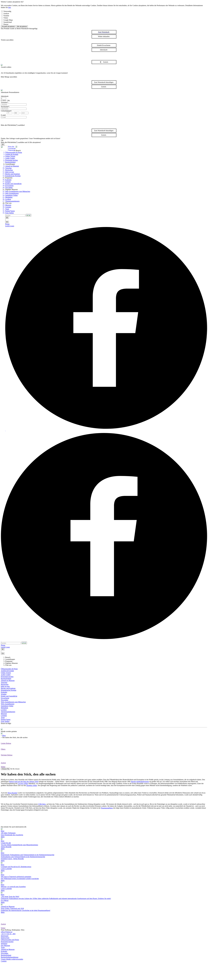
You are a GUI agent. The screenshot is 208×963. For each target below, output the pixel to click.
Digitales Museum (11, 663)
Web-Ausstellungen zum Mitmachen (17, 191)
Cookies (3, 961)
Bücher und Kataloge (12, 174)
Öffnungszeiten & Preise (13, 152)
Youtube (6, 16)
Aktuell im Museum (12, 166)
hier (9, 7)
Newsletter (9, 187)
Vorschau (8, 168)
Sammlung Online (11, 195)
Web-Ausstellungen (12, 193)
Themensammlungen (12, 201)
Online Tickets (10, 156)
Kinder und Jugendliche (13, 184)
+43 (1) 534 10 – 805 (8, 934)
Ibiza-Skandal (12, 793)
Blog (4, 735)
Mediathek (8, 197)
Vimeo (5, 18)
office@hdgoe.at (6, 932)
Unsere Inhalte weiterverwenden (12, 959)
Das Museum (5, 945)
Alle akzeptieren (22, 26)
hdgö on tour (9, 172)
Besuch (7, 657)
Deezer (5, 24)
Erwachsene (9, 185)
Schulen (8, 182)
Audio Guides (10, 158)
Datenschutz (5, 938)
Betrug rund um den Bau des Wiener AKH (23, 781)
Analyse (6, 13)
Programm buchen (11, 160)
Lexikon (8, 199)
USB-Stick (42, 804)
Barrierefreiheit (10, 162)
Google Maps (8, 20)
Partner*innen (10, 211)
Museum (8, 205)
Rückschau (9, 170)
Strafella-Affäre (31, 785)
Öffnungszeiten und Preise (10, 940)
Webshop (4, 943)
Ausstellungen (10, 659)
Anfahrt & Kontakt (11, 154)
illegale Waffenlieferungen (140, 781)
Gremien (8, 207)
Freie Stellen (9, 213)
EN (7, 222)
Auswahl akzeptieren (8, 26)
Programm (8, 661)
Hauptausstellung (107, 808)
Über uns (8, 665)
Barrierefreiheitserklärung (9, 957)
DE (7, 218)
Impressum (4, 936)
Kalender (8, 180)
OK (3, 144)
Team (7, 209)
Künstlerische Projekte (13, 176)
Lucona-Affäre (23, 783)
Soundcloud (7, 22)
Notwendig (7, 11)
